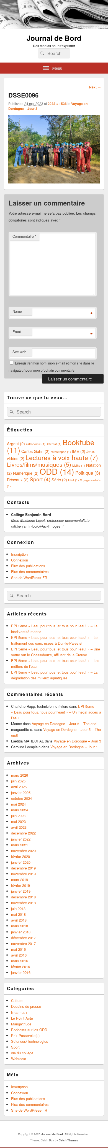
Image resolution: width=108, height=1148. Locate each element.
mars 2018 (19, 925)
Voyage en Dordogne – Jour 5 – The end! (64, 723)
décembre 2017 (23, 937)
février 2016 (20, 966)
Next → (95, 87)
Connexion (19, 560)
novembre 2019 (23, 873)
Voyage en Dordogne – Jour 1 (74, 746)
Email (17, 331)
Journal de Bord (54, 38)
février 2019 (20, 885)
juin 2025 (18, 781)
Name (17, 311)
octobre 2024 (21, 798)
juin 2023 (18, 815)
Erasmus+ (19, 1012)
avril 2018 (19, 920)
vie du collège (22, 1052)
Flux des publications (28, 565)
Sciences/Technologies (29, 1041)
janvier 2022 (20, 839)
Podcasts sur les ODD (29, 1029)
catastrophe (61, 452)
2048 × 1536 (57, 103)
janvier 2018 (20, 931)
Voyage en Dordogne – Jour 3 (77, 741)
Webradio (18, 1058)
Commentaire (24, 236)
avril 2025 (19, 786)
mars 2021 (19, 844)
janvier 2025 (20, 792)
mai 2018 (18, 914)
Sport (40, 479)
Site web (19, 351)
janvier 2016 (20, 972)
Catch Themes (68, 1140)
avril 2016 (19, 955)
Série (59, 479)
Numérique (25, 473)
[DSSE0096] (54, 182)
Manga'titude (21, 1024)
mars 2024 (19, 809)
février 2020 (20, 856)
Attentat (54, 444)
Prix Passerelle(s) (25, 1035)
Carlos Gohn (35, 451)
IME (78, 451)
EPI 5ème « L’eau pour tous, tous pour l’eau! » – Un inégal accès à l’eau (56, 712)
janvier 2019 (20, 891)
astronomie (35, 444)
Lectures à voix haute (61, 457)
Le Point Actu (22, 1018)
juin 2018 (18, 908)
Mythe (78, 465)
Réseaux (18, 479)
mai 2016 (18, 949)
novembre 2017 (23, 943)
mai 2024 (18, 804)
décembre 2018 (23, 897)
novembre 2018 (23, 902)
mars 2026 (19, 775)
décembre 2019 (23, 868)
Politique (87, 472)
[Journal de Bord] (54, 27)
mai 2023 (18, 821)
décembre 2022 (23, 833)
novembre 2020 (23, 850)
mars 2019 (19, 879)
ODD (57, 471)
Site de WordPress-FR (29, 577)
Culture (16, 1000)
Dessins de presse (26, 1006)
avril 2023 (19, 827)
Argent (16, 443)
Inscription (19, 554)
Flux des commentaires (30, 571)
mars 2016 (19, 960)
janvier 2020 (20, 862)
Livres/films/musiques (39, 464)
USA (73, 480)
